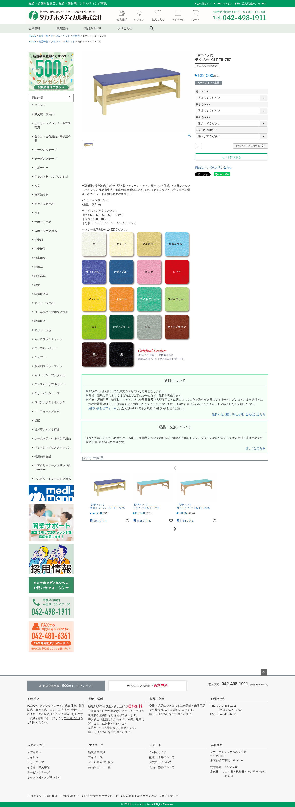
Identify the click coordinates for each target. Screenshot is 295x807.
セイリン (32, 757)
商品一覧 (43, 35)
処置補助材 (41, 194)
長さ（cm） (204, 104)
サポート (155, 745)
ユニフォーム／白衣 (47, 411)
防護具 (38, 267)
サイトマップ (170, 796)
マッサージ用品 (44, 303)
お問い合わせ (70, 796)
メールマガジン (224, 3)
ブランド (55, 41)
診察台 (76, 35)
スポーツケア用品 (45, 230)
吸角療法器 (41, 294)
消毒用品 (40, 258)
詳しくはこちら (255, 448)
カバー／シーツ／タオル (49, 375)
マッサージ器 (42, 330)
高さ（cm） (204, 117)
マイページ (96, 745)
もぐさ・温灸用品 (38, 767)
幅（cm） (202, 91)
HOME (32, 35)
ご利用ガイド (204, 3)
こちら (103, 732)
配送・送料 (96, 698)
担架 (37, 420)
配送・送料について (161, 757)
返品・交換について (161, 767)
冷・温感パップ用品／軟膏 (51, 312)
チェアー (40, 357)
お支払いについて (160, 762)
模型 (37, 285)
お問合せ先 (218, 698)
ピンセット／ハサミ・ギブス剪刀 (52, 125)
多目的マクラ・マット (48, 366)
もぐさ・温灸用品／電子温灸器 (52, 138)
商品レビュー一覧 (99, 767)
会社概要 (216, 745)
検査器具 (40, 276)
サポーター (41, 167)
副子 (37, 212)
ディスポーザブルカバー (49, 384)
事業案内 (62, 28)
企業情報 (34, 28)
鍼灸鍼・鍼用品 (44, 114)
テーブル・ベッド (60, 35)
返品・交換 (157, 698)
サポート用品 (42, 221)
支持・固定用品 (44, 203)
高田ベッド (69, 41)
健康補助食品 (42, 456)
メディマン (34, 752)
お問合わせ (125, 28)
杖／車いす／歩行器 (47, 429)
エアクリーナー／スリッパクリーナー (52, 467)
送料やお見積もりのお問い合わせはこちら (238, 414)
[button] (175, 468)
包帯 (37, 185)
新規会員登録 (96, 752)
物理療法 (40, 321)
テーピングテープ (45, 158)
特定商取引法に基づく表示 (140, 796)
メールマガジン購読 (100, 762)
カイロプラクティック (48, 339)
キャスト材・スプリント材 (51, 176)
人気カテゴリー (38, 745)
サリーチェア (35, 762)
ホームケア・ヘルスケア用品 (52, 438)
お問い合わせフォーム (102, 408)
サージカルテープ (45, 149)
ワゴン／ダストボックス (49, 402)
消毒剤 (38, 239)
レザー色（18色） (207, 130)
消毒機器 (40, 248)
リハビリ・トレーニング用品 (52, 478)
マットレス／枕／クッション (52, 447)
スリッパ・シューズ (47, 393)
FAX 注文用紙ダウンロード (251, 3)
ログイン (36, 796)
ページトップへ (264, 672)
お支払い (33, 698)
